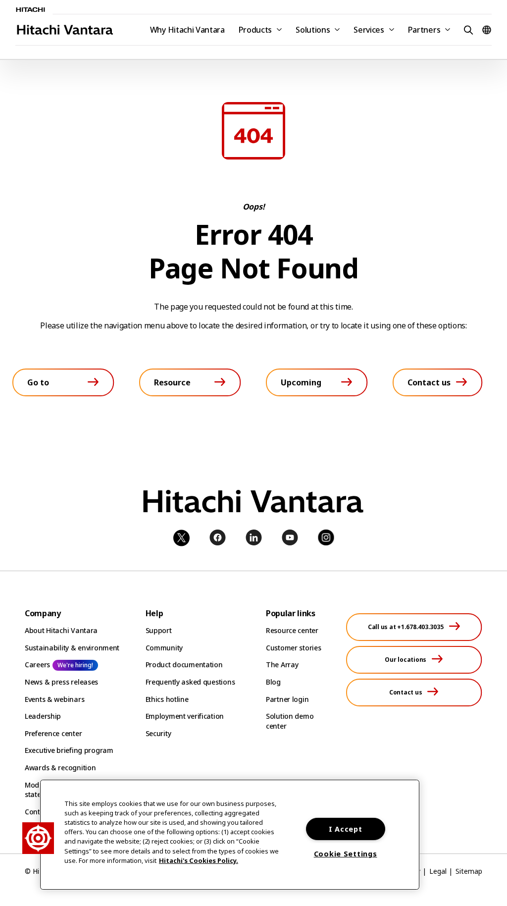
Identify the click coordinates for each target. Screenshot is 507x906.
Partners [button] (424, 29)
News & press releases (61, 682)
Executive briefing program (69, 750)
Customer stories (293, 647)
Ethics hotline (167, 699)
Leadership (43, 716)
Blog (273, 682)
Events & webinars (54, 699)
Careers (37, 664)
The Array (282, 664)
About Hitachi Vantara (61, 630)
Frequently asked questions (190, 682)
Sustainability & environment (72, 647)
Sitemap (469, 871)
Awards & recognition (60, 767)
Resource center (292, 630)
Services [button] (369, 29)
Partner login (287, 699)
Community (164, 647)
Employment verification (185, 716)
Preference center (53, 733)
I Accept (345, 829)
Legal (438, 871)
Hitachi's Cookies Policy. (198, 860)
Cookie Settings (345, 853)
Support (159, 630)
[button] (467, 29)
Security (158, 733)
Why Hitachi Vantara (187, 29)
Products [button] (255, 29)
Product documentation (184, 664)
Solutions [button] (313, 29)
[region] (230, 834)
